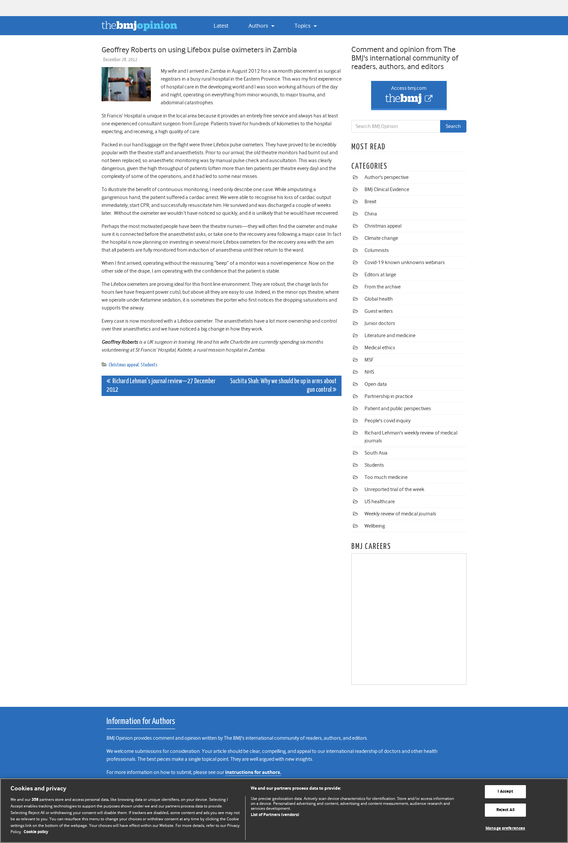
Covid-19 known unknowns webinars (405, 262)
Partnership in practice (389, 396)
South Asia (376, 453)
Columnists (377, 250)
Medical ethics (380, 348)
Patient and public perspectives (398, 408)
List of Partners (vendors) (275, 814)
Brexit (370, 202)
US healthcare (380, 502)
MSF (369, 360)
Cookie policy (36, 832)
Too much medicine (386, 477)
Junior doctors (380, 323)
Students (149, 364)
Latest (221, 25)
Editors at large (380, 275)
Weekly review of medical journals (400, 514)
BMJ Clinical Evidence (387, 189)
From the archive (383, 287)
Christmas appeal (124, 364)
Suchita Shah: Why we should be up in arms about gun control (283, 385)
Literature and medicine (390, 335)
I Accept (505, 791)
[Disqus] (222, 483)
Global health (379, 299)
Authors (258, 25)
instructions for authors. (253, 772)
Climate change (381, 238)
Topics (303, 25)
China (371, 214)
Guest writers (379, 311)
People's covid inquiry (388, 421)
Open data (376, 384)
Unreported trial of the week (394, 489)
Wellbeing (375, 526)
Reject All (505, 809)
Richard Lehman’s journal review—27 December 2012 (161, 385)
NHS (369, 372)
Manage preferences (505, 828)
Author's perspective (387, 177)
